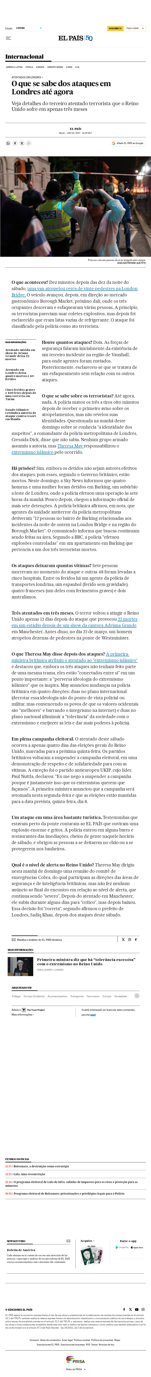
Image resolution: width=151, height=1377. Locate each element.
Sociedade (120, 996)
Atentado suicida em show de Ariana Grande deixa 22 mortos (20, 355)
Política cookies (82, 1340)
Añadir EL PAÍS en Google (130, 143)
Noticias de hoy (106, 1344)
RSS (88, 1344)
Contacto (34, 1340)
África (29, 67)
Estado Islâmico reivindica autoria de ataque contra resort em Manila (20, 415)
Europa (40, 67)
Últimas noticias (17, 1159)
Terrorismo (93, 996)
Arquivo (86, 1241)
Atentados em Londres (26, 77)
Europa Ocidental (34, 996)
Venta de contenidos (50, 1340)
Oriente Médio (55, 67)
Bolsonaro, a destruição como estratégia (41, 1166)
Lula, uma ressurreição (29, 1174)
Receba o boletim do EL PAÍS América (39, 939)
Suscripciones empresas (73, 1344)
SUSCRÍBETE (115, 28)
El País (75, 129)
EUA (77, 67)
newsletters (16, 1241)
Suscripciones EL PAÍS (48, 1344)
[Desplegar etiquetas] (137, 995)
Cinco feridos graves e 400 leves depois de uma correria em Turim (20, 395)
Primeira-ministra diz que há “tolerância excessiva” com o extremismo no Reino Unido (86, 962)
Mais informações (22, 1014)
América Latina (14, 67)
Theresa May (70, 446)
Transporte (76, 996)
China (69, 67)
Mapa (117, 1340)
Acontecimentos (57, 996)
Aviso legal (67, 1340)
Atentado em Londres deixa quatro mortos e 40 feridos (19, 375)
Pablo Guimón (44, 970)
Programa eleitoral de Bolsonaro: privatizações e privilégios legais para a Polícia (69, 1193)
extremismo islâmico (33, 452)
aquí (93, 1014)
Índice (94, 1344)
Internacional (24, 57)
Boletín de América (21, 1250)
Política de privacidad (102, 1340)
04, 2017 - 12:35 (79, 133)
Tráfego (16, 996)
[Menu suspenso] (8, 38)
